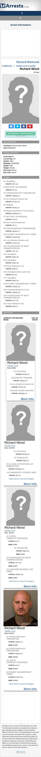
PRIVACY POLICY (20, 751)
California (7, 66)
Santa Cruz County (26, 66)
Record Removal (27, 62)
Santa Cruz (12, 366)
